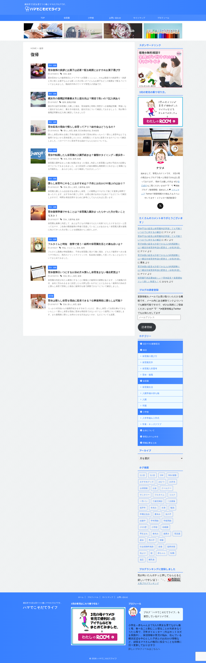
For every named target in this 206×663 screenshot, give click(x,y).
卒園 (144, 405)
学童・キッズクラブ (151, 424)
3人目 (152, 475)
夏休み (157, 514)
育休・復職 (147, 374)
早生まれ (144, 533)
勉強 (172, 507)
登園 (161, 540)
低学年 (143, 507)
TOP (43, 18)
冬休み (154, 507)
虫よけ (143, 553)
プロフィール (163, 18)
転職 (79, 159)
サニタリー (145, 494)
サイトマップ (139, 18)
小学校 (91, 18)
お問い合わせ (115, 18)
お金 (155, 488)
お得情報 (144, 488)
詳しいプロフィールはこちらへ (144, 648)
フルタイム (71, 248)
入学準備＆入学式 (150, 418)
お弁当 (172, 481)
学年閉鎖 (154, 520)
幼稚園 (165, 527)
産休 (142, 540)
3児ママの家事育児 (151, 344)
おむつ (161, 481)
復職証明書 (71, 102)
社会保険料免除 (147, 546)
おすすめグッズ (147, 481)
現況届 (177, 533)
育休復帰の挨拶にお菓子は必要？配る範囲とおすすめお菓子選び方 (84, 70)
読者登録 (147, 327)
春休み (155, 533)
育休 (65, 74)
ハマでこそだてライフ (40, 607)
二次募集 (171, 501)
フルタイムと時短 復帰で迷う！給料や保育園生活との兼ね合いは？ (85, 243)
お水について (149, 430)
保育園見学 (147, 362)
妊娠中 (143, 520)
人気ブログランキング (148, 583)
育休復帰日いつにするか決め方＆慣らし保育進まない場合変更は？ (84, 272)
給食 (160, 546)
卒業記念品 (145, 514)
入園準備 (81, 187)
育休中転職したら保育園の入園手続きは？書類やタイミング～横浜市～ (86, 154)
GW (161, 475)
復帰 (69, 74)
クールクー (166, 488)
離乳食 (152, 559)
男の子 (152, 540)
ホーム (81, 597)
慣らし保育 (68, 130)
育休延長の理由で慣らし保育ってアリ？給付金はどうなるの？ (82, 126)
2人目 (142, 475)
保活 (65, 159)
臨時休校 (171, 546)
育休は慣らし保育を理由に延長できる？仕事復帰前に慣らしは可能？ (85, 300)
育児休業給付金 (84, 130)
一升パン (144, 501)
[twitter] (160, 206)
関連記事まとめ (150, 443)
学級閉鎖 (167, 520)
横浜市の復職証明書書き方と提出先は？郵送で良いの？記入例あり (84, 98)
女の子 (168, 514)
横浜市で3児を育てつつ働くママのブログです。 (42, 603)
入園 (144, 399)
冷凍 (163, 507)
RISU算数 (172, 475)
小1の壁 (143, 527)
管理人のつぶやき (150, 436)
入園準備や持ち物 (150, 393)
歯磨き (166, 533)
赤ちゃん (161, 553)
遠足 (142, 559)
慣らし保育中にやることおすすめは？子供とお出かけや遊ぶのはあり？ (86, 183)
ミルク (172, 494)
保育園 (67, 18)
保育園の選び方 (149, 356)
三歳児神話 (157, 501)
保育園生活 (147, 387)
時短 (64, 248)
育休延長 (95, 130)
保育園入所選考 (149, 368)
